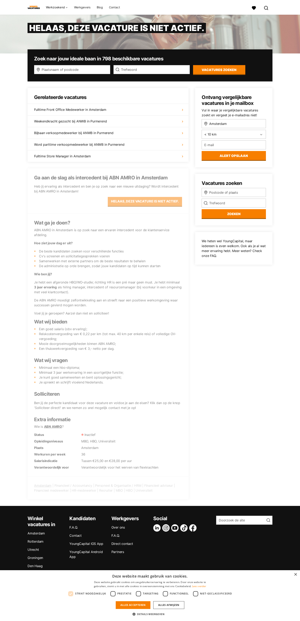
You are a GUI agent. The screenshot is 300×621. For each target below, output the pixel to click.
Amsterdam (42, 485)
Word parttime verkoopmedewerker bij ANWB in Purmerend (79, 144)
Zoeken (234, 214)
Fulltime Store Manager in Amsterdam (62, 156)
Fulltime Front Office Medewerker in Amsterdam (70, 110)
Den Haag (35, 566)
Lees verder (199, 586)
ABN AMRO (53, 426)
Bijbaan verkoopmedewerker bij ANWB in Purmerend (73, 133)
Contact (114, 7)
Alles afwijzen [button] (168, 605)
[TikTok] (184, 528)
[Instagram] (166, 528)
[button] (150, 614)
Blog (100, 7)
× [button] (295, 574)
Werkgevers (82, 7)
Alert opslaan (234, 156)
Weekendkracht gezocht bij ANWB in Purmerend (70, 121)
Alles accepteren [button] (133, 605)
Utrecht (33, 550)
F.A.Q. (73, 527)
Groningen (35, 558)
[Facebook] (193, 528)
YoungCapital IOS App (86, 544)
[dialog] (150, 595)
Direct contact (122, 544)
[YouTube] (175, 528)
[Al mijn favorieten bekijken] (254, 7)
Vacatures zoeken (219, 70)
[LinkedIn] (157, 528)
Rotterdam (35, 541)
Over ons (118, 527)
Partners (117, 552)
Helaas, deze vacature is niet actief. (145, 201)
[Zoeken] (266, 7)
